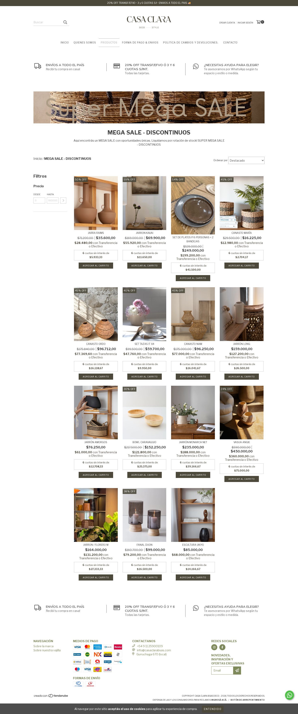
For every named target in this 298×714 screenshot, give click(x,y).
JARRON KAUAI (144, 232)
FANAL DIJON (144, 544)
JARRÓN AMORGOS (95, 442)
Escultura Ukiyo (193, 544)
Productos (109, 42)
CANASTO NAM (193, 343)
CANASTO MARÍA (242, 232)
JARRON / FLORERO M (95, 544)
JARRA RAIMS (96, 232)
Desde (36, 194)
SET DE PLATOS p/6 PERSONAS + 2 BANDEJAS (193, 239)
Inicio (65, 42)
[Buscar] (65, 22)
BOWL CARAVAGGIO (144, 442)
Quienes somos (85, 42)
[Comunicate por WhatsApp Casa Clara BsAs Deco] (289, 695)
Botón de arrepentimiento (247, 700)
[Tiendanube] (51, 697)
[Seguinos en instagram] (214, 647)
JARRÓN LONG (241, 343)
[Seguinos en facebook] (222, 647)
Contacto (230, 42)
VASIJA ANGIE (242, 442)
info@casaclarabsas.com (154, 650)
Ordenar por (220, 160)
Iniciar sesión (245, 22)
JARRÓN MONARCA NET (193, 442)
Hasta (50, 194)
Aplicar (63, 200)
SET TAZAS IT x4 (144, 343)
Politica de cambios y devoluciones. (191, 42)
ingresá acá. (219, 700)
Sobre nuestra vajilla (47, 650)
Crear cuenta (227, 22)
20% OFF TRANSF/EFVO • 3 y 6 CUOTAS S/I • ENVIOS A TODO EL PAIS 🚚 (149, 2)
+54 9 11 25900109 (150, 646)
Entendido (213, 709)
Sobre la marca (43, 646)
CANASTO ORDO (96, 343)
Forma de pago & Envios (140, 42)
